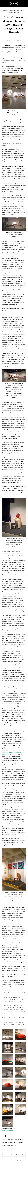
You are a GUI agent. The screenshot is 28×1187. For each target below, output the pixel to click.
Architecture (6, 10)
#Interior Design (12, 1142)
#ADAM (4, 1139)
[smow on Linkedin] (17, 1154)
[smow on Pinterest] (11, 1154)
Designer (13, 10)
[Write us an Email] (23, 1154)
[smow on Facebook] (5, 1154)
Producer (16, 12)
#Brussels (10, 1139)
